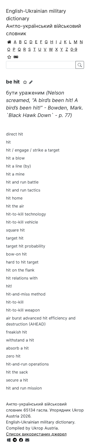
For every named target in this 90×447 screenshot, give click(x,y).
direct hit (14, 134)
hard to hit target (22, 262)
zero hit (13, 356)
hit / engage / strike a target (33, 150)
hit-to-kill (15, 302)
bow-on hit (16, 254)
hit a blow (15, 158)
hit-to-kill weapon (23, 310)
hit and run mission (24, 388)
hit (8, 142)
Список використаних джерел (36, 434)
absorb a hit (17, 348)
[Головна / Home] (9, 41)
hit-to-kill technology (26, 214)
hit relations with (22, 278)
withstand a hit (20, 340)
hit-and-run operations (27, 364)
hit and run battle (22, 182)
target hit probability (25, 246)
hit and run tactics (23, 190)
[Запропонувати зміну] (30, 82)
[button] (25, 82)
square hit (15, 230)
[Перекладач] (16, 57)
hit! (9, 286)
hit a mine (15, 174)
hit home (14, 198)
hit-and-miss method (26, 294)
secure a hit (17, 380)
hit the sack (17, 372)
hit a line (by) (18, 166)
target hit (15, 238)
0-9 (73, 49)
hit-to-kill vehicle (22, 222)
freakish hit (16, 332)
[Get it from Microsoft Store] (8, 440)
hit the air (15, 206)
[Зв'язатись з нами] (27, 440)
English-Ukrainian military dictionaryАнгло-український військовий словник (43, 22)
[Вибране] (9, 57)
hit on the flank (20, 270)
